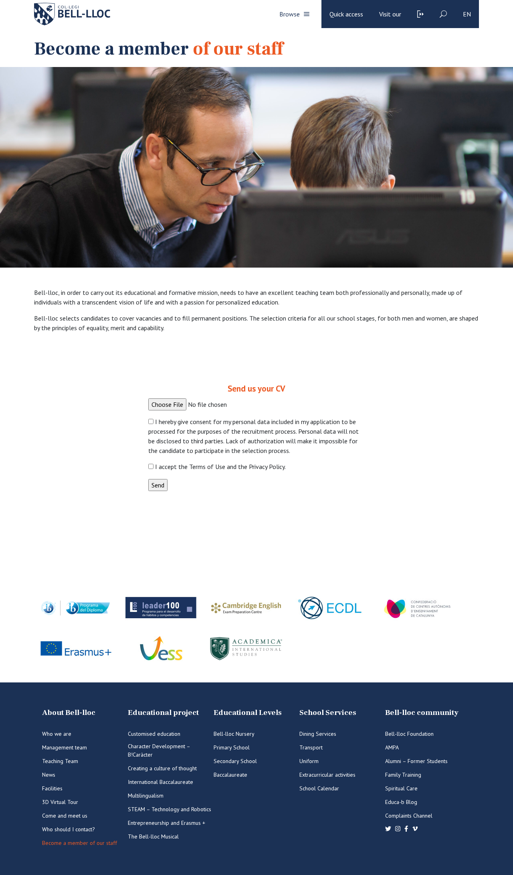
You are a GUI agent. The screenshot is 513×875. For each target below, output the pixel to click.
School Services (327, 712)
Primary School (232, 747)
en (467, 14)
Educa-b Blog (401, 802)
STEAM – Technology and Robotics (169, 809)
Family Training (403, 774)
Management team (64, 747)
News (48, 774)
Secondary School (235, 761)
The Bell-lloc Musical (153, 836)
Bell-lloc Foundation (409, 733)
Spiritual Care (401, 788)
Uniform (309, 761)
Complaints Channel (408, 815)
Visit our (390, 14)
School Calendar (319, 788)
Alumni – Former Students (416, 761)
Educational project (163, 712)
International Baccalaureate (160, 782)
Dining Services (317, 733)
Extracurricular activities (327, 774)
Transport (311, 747)
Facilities (52, 788)
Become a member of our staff (79, 843)
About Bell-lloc (68, 712)
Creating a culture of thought (162, 768)
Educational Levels (248, 712)
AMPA (392, 747)
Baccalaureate (230, 774)
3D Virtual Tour (60, 802)
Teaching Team (60, 761)
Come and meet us (64, 815)
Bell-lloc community (421, 712)
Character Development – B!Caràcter (159, 750)
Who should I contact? (68, 829)
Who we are (56, 733)
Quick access (346, 14)
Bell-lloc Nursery (234, 733)
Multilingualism (146, 795)
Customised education (154, 733)
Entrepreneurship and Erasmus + (166, 822)
